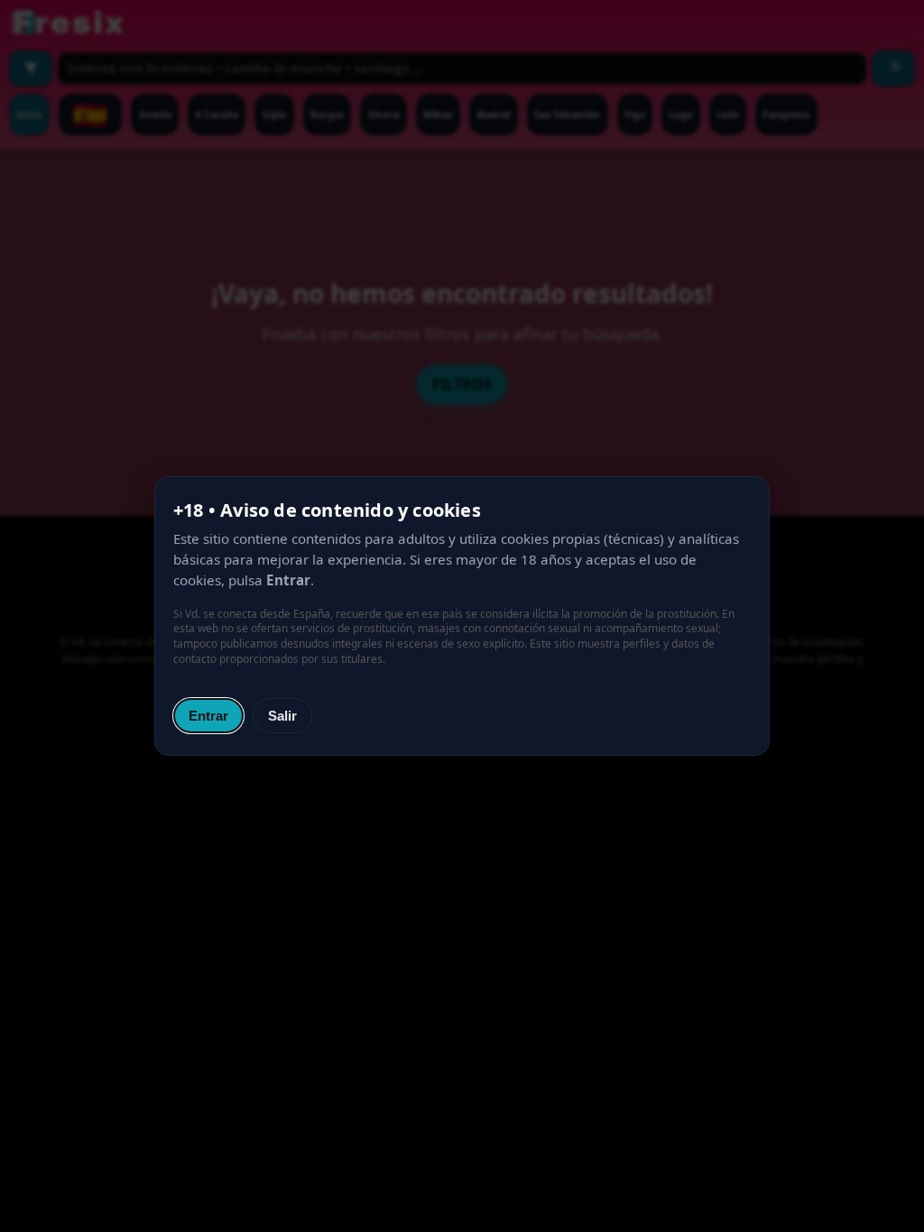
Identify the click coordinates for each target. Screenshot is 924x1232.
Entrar (208, 715)
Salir (282, 715)
